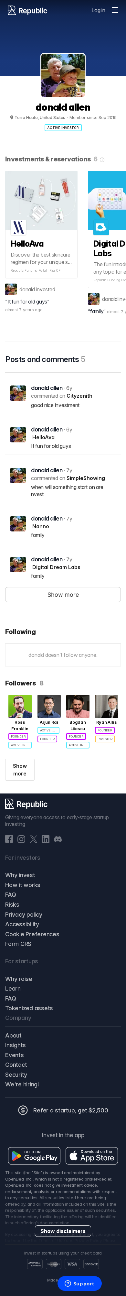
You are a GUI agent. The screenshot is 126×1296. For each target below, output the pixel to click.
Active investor (63, 128)
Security (16, 1074)
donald (27, 289)
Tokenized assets (29, 1008)
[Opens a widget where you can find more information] (79, 1284)
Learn (13, 988)
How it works (22, 885)
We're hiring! (22, 1084)
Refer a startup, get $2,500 (70, 1110)
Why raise (18, 978)
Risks (12, 904)
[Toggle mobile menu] (115, 10)
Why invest (20, 875)
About (13, 1035)
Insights (15, 1045)
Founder (18, 736)
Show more (20, 770)
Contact (16, 1064)
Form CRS (18, 943)
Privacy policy (23, 914)
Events (14, 1055)
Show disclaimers (63, 1231)
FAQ (10, 894)
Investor (105, 739)
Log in (98, 10)
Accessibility (22, 924)
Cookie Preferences (32, 934)
